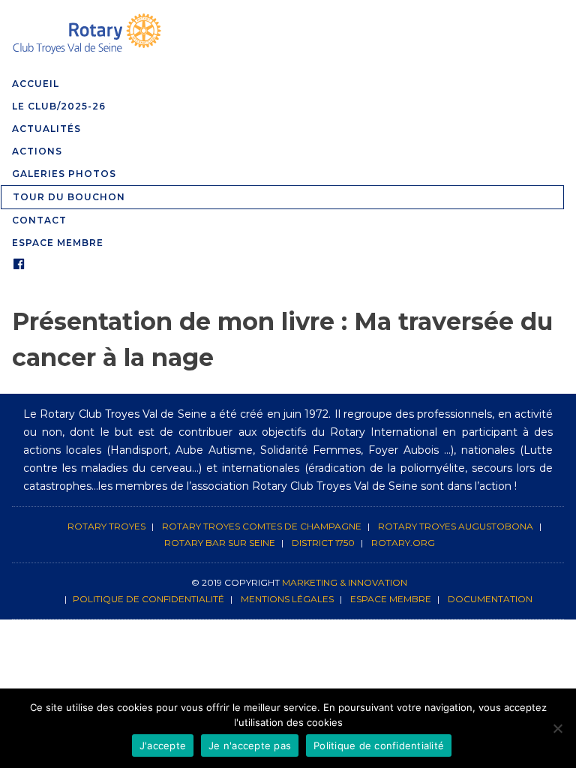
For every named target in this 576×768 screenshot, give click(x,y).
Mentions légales (287, 598)
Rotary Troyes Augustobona (455, 526)
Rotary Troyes (107, 526)
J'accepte (163, 746)
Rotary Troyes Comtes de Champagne (262, 526)
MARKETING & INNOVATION (344, 582)
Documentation (490, 598)
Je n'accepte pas (249, 746)
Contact (39, 220)
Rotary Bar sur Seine (219, 542)
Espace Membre (58, 242)
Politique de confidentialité (148, 598)
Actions (37, 151)
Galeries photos (64, 173)
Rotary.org (403, 542)
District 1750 (323, 542)
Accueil (35, 83)
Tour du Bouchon (69, 196)
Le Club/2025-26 (59, 106)
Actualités (46, 128)
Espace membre (390, 598)
